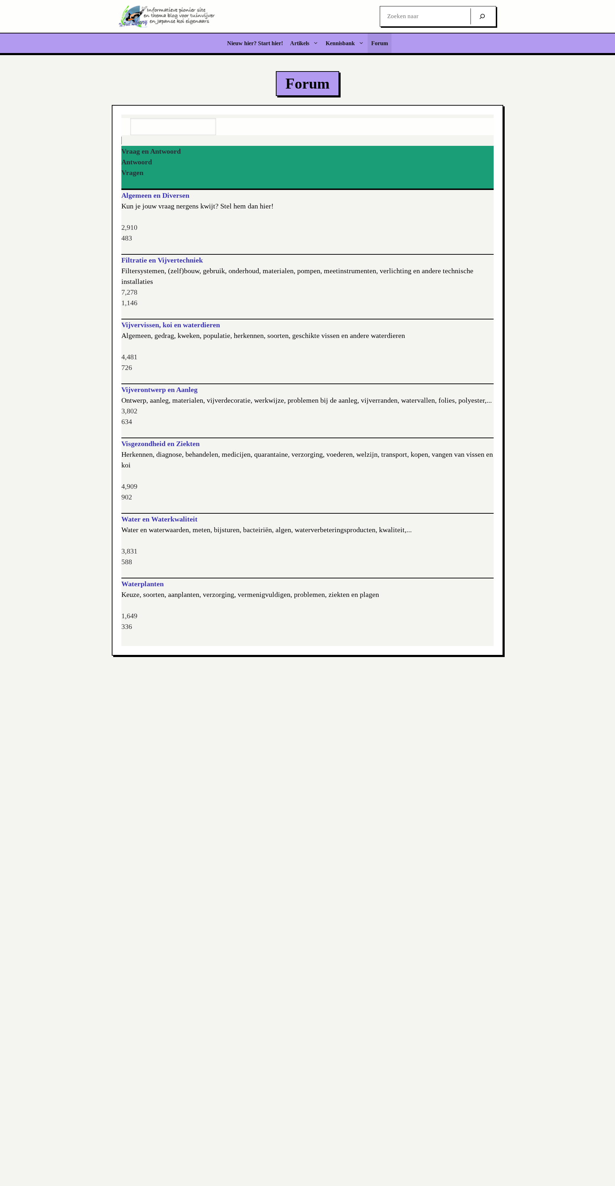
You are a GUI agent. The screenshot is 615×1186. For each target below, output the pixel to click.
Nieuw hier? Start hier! (255, 43)
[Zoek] (482, 16)
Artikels (299, 43)
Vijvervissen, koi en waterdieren (170, 325)
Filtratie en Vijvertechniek (162, 260)
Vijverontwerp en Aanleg (159, 389)
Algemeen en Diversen (155, 195)
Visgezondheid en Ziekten (160, 444)
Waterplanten (142, 584)
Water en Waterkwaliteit (159, 519)
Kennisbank (340, 43)
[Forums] (126, 140)
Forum (379, 43)
